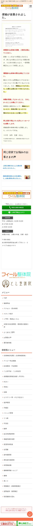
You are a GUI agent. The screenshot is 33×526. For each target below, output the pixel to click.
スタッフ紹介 (8, 313)
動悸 (5, 428)
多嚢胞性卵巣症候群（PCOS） (14, 376)
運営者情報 (7, 343)
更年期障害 (7, 455)
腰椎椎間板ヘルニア (11, 470)
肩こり (6, 481)
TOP (5, 298)
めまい (6, 381)
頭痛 (5, 392)
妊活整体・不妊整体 (11, 366)
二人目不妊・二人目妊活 (12, 371)
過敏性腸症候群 (9, 439)
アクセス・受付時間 (11, 308)
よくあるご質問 (9, 332)
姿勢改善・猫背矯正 (11, 491)
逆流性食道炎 (8, 444)
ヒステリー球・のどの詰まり (14, 397)
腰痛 (5, 475)
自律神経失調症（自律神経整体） (15, 355)
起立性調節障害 (9, 434)
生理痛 (6, 449)
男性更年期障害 (9, 460)
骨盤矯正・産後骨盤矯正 (12, 486)
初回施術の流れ (9, 496)
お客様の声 (7, 337)
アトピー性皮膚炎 (10, 361)
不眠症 (6, 408)
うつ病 (6, 418)
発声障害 (7, 402)
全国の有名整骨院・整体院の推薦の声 (16, 325)
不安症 (6, 423)
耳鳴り (6, 387)
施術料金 (7, 303)
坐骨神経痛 (7, 465)
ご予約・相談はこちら (11, 319)
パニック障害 (8, 413)
